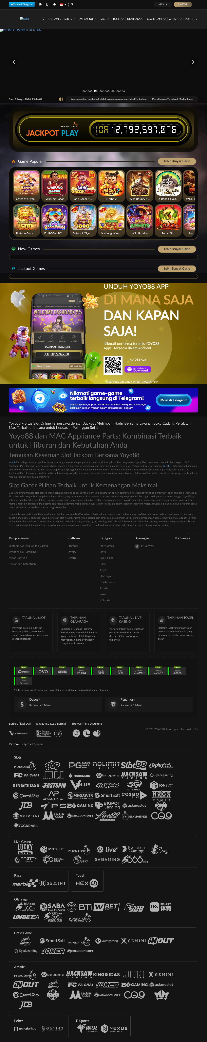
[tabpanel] (103, 62)
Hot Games (54, 19)
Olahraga (134, 19)
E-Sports (105, 600)
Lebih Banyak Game (177, 161)
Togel (117, 19)
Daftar (183, 4)
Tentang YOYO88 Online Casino (28, 546)
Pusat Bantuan (18, 558)
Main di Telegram (23, 4)
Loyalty (72, 552)
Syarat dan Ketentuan (22, 564)
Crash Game (155, 19)
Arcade (174, 19)
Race (103, 19)
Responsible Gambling (22, 552)
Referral (72, 558)
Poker (189, 19)
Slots (68, 19)
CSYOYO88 (148, 546)
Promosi (73, 546)
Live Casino (86, 19)
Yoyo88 (13, 462)
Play (70, 133)
